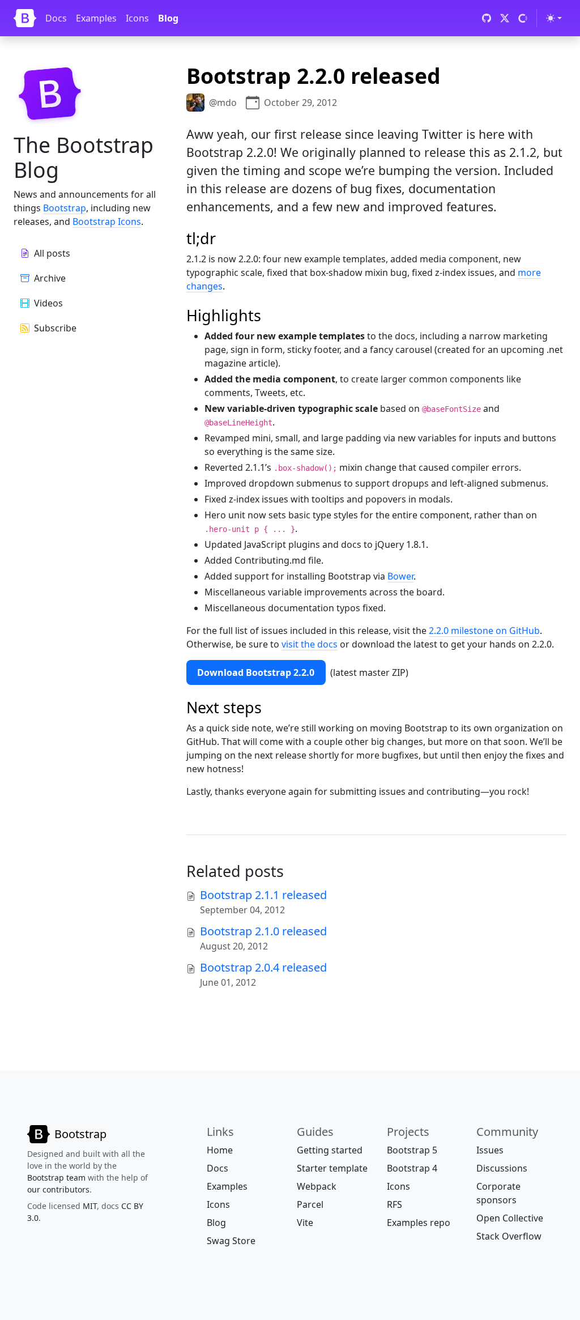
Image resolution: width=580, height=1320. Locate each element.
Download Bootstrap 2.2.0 (255, 672)
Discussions (501, 1168)
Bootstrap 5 (412, 1150)
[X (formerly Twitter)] (505, 18)
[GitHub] (486, 18)
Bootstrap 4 (412, 1168)
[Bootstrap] (25, 18)
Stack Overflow (508, 1236)
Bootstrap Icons (106, 221)
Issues (490, 1150)
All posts (52, 253)
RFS (394, 1204)
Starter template (332, 1168)
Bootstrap (64, 208)
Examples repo (418, 1222)
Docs (56, 18)
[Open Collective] (523, 18)
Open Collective (509, 1218)
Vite (305, 1222)
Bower (400, 576)
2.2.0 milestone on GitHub (484, 630)
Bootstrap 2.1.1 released (263, 894)
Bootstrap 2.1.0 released (263, 931)
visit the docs (310, 644)
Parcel (310, 1204)
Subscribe (55, 328)
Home (220, 1150)
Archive (50, 278)
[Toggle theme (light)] (553, 18)
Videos (48, 303)
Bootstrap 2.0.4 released (263, 967)
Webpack (316, 1186)
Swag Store (231, 1240)
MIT (90, 1205)
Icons (137, 18)
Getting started (329, 1150)
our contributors (58, 1189)
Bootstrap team (56, 1177)
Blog (168, 18)
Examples (96, 18)
